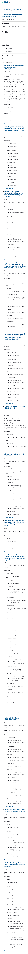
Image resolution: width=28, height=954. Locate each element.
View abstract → (8, 124)
